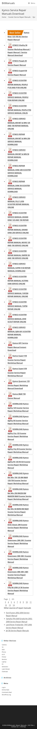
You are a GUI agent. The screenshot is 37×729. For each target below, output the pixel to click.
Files (32, 725)
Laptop (4, 662)
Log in (4, 687)
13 (10, 605)
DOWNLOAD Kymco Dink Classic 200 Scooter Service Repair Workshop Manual (18, 525)
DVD (3, 650)
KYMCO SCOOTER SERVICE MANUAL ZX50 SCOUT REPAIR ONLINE (17, 318)
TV (2, 647)
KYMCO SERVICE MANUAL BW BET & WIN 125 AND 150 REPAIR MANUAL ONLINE (19, 124)
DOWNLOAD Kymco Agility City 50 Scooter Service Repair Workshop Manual (19, 448)
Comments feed (7, 692)
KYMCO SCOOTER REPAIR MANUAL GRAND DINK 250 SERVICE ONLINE (18, 229)
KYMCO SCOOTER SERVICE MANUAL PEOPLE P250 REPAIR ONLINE (18, 96)
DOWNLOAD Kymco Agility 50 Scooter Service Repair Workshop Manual (18, 420)
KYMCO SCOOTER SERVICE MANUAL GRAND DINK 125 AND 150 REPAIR (18, 216)
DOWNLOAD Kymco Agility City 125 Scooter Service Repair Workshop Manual (18, 434)
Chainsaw (5, 671)
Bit (29, 725)
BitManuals (8, 3)
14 (14, 605)
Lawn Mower (6, 669)
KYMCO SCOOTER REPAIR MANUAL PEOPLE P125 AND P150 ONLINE (18, 84)
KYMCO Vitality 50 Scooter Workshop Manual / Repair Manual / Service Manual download (19, 50)
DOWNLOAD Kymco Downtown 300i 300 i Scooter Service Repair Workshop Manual (19, 557)
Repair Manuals (21, 725)
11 (31, 602)
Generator (5, 667)
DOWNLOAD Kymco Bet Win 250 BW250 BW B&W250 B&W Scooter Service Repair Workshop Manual (19, 494)
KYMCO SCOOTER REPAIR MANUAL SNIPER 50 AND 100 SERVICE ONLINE (19, 254)
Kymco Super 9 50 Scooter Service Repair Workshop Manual (17, 359)
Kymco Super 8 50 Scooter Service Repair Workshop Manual (17, 372)
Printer (4, 657)
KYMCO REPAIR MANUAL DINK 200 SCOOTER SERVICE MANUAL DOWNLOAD (19, 171)
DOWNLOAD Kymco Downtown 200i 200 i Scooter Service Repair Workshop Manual (19, 541)
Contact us (14, 727)
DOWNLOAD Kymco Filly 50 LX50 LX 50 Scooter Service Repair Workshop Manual (18, 588)
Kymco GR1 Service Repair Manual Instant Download (18, 346)
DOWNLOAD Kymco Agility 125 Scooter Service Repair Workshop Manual (18, 407)
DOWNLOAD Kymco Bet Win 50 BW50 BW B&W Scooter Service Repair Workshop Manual (18, 510)
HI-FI (3, 654)
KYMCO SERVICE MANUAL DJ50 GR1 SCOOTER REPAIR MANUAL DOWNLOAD (19, 332)
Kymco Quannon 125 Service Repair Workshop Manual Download (19, 385)
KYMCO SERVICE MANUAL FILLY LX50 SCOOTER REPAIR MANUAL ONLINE (18, 202)
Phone (4, 652)
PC (2, 664)
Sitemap (23, 727)
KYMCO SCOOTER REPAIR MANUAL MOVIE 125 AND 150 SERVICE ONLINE (19, 242)
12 (6, 605)
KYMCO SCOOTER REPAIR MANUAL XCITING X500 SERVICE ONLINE (18, 280)
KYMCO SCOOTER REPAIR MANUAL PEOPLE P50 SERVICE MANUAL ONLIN (19, 109)
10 (27, 602)
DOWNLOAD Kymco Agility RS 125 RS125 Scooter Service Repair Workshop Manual (19, 463)
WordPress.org (6, 695)
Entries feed (5, 690)
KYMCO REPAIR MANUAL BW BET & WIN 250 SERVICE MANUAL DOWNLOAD (19, 139)
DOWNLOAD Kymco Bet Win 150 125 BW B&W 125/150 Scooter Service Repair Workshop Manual (18, 478)
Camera (4, 645)
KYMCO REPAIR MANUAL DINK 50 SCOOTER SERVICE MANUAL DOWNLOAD (19, 186)
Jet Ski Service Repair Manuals (17, 630)
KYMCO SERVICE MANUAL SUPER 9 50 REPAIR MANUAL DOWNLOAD (19, 267)
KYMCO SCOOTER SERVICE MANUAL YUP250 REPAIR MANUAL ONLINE (18, 292)
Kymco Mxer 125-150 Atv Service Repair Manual (18, 36)
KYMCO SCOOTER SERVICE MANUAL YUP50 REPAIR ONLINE (17, 305)
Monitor (4, 659)
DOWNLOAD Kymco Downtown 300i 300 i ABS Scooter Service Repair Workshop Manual (18, 573)
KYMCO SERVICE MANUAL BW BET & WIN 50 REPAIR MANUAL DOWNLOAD (18, 155)
